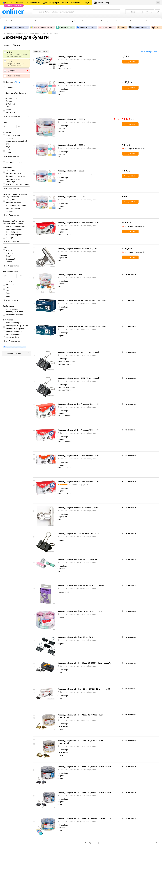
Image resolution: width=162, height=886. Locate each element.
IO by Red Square (65, 27)
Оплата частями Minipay (42, 27)
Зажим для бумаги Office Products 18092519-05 (79, 481)
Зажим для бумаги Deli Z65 (70, 56)
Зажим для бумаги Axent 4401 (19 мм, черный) (79, 378)
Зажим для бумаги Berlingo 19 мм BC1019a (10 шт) (81, 585)
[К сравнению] (34, 56)
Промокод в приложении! (16, 27)
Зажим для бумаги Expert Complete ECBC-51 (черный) (82, 300)
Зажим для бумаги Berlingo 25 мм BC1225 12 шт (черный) (84, 689)
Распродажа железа (140, 27)
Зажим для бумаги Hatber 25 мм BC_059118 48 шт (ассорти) (85, 818)
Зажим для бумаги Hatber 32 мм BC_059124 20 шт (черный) (84, 792)
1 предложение (130, 61)
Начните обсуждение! (88, 60)
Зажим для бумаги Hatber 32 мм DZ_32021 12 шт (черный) (84, 663)
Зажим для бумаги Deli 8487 (70, 274)
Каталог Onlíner (9, 33)
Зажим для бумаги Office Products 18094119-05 (79, 430)
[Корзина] (157, 11)
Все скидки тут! (107, 27)
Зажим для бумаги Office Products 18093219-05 (79, 455)
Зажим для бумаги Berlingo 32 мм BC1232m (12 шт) (81, 611)
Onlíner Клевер (103, 2)
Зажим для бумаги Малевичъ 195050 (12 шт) (78, 507)
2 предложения (130, 88)
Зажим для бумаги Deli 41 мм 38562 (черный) (78, 533)
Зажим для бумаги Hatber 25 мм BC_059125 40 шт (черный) (84, 766)
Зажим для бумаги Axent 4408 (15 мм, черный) (79, 352)
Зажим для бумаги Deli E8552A (71, 82)
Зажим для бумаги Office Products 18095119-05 (79, 404)
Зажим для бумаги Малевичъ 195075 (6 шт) (77, 248)
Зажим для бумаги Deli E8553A (71, 171)
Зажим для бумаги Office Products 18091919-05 (79, 222)
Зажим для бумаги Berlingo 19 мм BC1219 (76, 637)
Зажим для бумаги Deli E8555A (71, 196)
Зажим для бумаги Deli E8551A (71, 119)
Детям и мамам (22, 33)
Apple (122, 27)
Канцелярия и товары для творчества (43, 33)
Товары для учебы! (87, 27)
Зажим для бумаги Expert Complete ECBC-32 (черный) (82, 326)
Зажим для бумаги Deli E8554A (71, 145)
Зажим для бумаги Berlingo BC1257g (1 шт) (77, 559)
